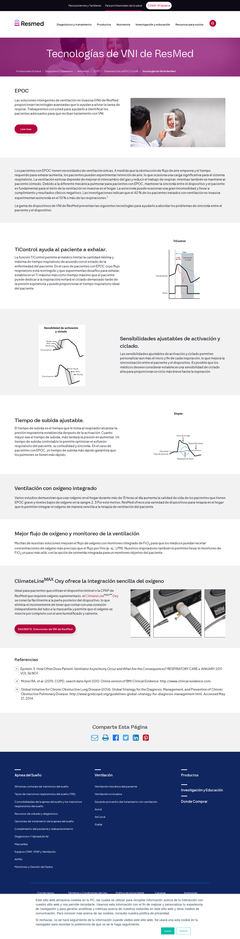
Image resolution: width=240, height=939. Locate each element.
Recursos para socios (189, 24)
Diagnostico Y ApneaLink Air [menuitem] (32, 836)
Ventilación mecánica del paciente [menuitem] (116, 786)
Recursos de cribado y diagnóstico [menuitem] (36, 813)
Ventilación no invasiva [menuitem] (108, 794)
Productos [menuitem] (190, 775)
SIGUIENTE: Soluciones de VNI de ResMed (45, 629)
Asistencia (123, 24)
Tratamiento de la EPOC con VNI (121, 71)
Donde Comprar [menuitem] (194, 801)
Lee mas (26, 129)
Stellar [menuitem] (98, 824)
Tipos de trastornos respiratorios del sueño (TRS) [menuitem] (45, 794)
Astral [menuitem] (98, 809)
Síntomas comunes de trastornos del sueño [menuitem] (42, 786)
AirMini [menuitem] (18, 859)
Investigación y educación (153, 24)
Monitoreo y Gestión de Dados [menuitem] (34, 866)
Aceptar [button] (167, 930)
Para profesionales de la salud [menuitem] (123, 5)
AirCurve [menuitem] (100, 816)
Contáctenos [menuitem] (45, 892)
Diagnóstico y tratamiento (74, 24)
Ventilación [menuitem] (104, 775)
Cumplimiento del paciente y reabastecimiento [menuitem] (44, 828)
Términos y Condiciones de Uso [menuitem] (87, 892)
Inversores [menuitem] (190, 892)
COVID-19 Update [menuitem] (159, 5)
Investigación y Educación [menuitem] (202, 790)
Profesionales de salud (28, 71)
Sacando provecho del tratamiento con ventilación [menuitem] (126, 801)
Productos (104, 24)
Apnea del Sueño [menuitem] (28, 775)
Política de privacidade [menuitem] (130, 892)
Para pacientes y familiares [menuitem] (85, 5)
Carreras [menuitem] (160, 892)
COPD (96, 71)
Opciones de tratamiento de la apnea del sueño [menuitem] (44, 821)
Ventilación (83, 71)
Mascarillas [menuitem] (21, 844)
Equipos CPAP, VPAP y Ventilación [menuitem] (35, 851)
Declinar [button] (184, 930)
